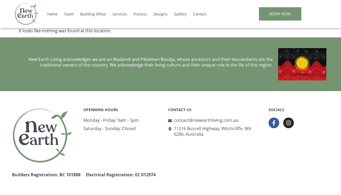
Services (119, 14)
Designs (160, 14)
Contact (199, 14)
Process (140, 14)
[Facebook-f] (274, 123)
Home (52, 14)
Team (69, 14)
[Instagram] (288, 123)
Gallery (180, 14)
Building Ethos (93, 14)
